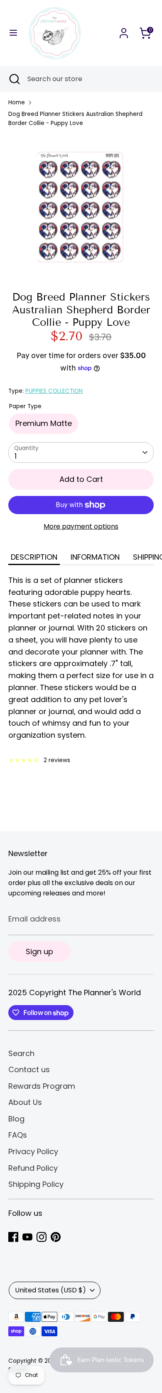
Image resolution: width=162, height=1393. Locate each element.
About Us (25, 1102)
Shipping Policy (36, 1184)
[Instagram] (42, 1237)
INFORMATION (95, 557)
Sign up (39, 951)
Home (16, 102)
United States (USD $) (50, 1290)
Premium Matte (43, 423)
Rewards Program (41, 1086)
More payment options (81, 526)
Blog (16, 1119)
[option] (81, 206)
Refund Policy (33, 1168)
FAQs (17, 1135)
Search (21, 1053)
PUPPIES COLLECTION (54, 391)
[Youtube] (27, 1237)
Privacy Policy (33, 1151)
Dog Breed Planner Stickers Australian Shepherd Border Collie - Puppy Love (75, 118)
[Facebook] (13, 1237)
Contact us (29, 1069)
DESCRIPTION (34, 557)
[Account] (123, 30)
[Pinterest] (56, 1237)
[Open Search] (13, 79)
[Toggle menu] (13, 32)
